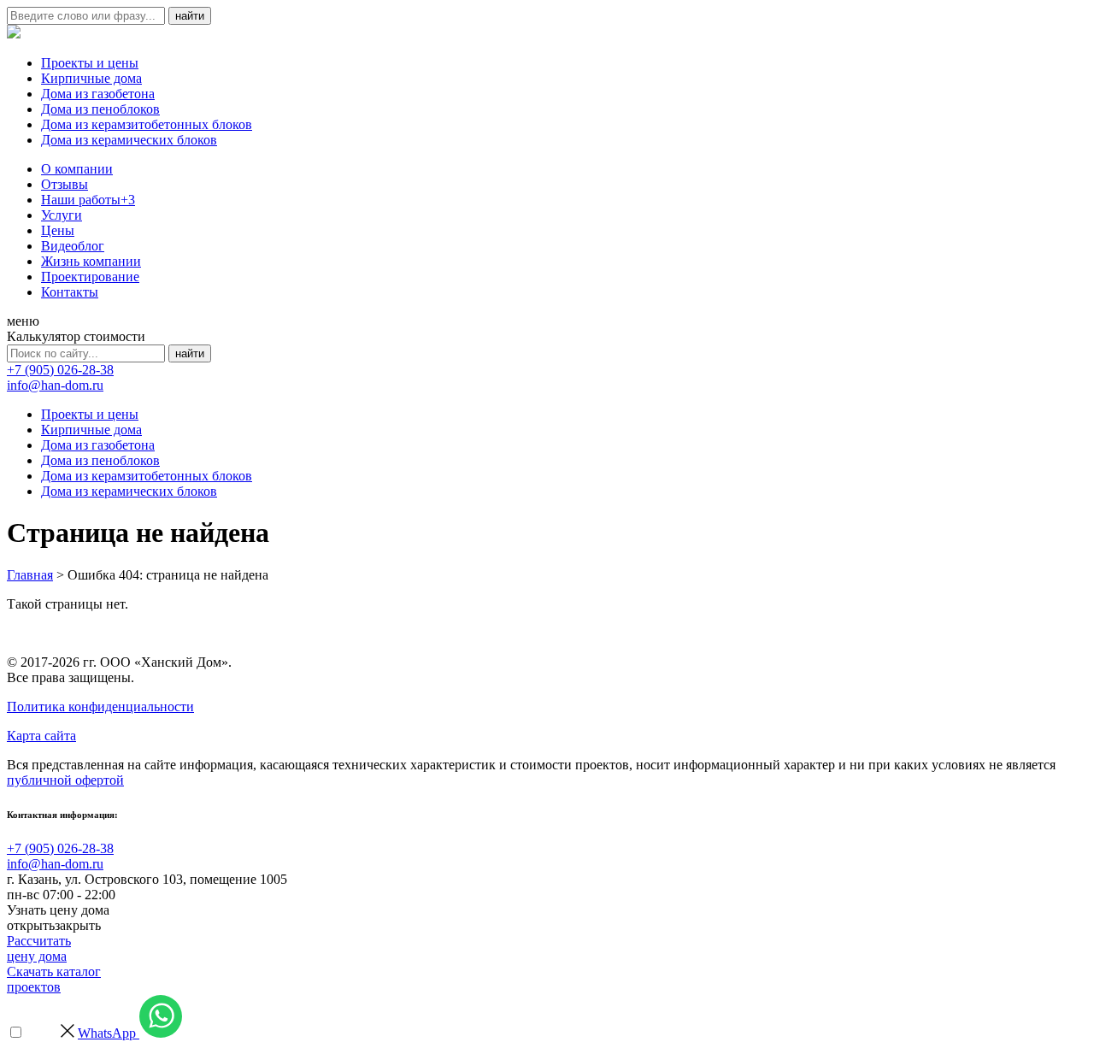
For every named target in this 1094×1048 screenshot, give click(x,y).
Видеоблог (72, 245)
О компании (77, 169)
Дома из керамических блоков (129, 139)
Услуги (61, 215)
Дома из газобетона (98, 93)
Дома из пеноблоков (100, 109)
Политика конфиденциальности (100, 706)
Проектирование (90, 276)
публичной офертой (65, 780)
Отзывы (64, 184)
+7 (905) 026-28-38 (60, 369)
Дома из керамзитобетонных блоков (146, 124)
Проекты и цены (89, 63)
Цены (57, 230)
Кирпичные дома (91, 78)
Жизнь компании (91, 261)
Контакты (69, 292)
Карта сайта (41, 735)
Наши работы (88, 199)
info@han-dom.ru (55, 385)
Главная (30, 575)
